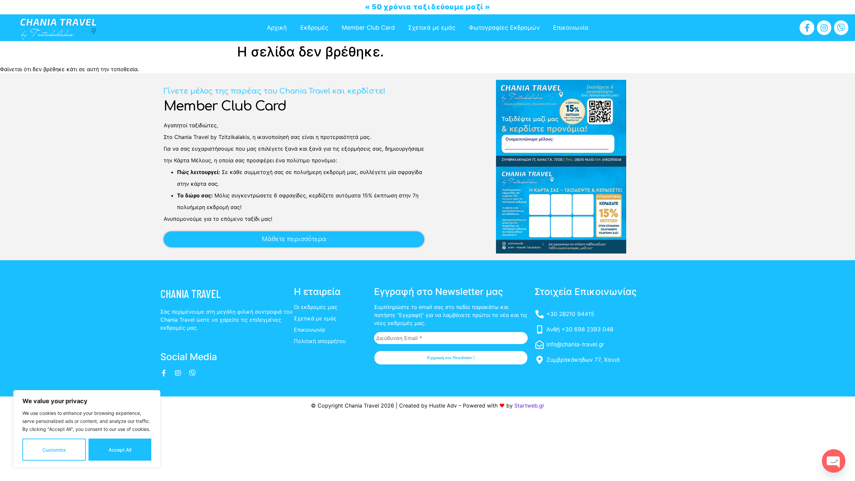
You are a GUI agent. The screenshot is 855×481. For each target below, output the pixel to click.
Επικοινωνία (570, 27)
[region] (86, 429)
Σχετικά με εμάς (432, 27)
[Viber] (841, 27)
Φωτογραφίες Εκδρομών (504, 27)
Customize (54, 450)
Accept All (120, 450)
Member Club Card (368, 27)
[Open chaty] (833, 461)
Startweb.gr (529, 405)
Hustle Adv (443, 405)
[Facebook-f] (807, 27)
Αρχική (277, 27)
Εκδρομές (314, 27)
